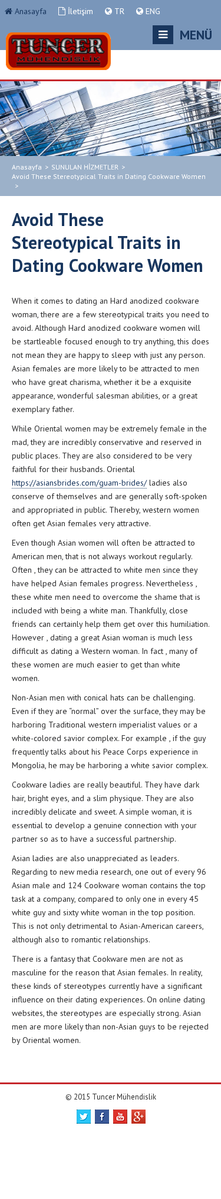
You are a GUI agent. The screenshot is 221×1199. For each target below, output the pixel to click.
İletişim (79, 11)
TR (118, 11)
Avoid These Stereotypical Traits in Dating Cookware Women (109, 176)
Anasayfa (29, 11)
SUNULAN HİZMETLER (84, 166)
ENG (151, 11)
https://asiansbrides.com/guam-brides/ (79, 482)
